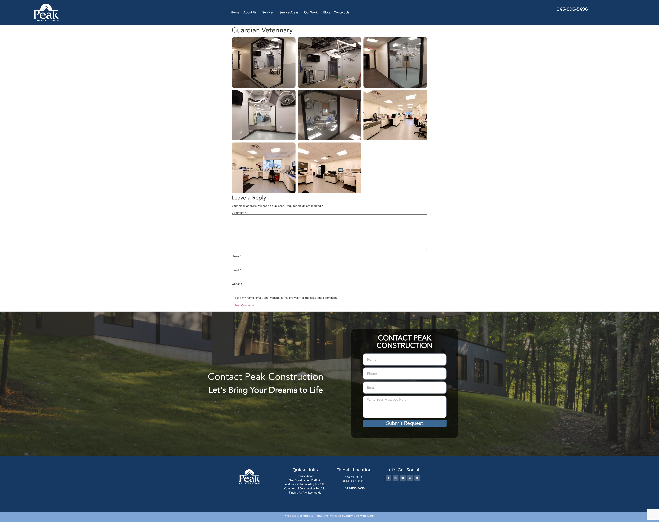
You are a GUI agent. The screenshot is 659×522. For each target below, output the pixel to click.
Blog (326, 12)
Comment (239, 212)
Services (268, 12)
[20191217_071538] (329, 62)
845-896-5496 (572, 9)
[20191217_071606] (264, 62)
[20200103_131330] (329, 115)
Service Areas (289, 12)
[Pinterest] (410, 478)
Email (236, 270)
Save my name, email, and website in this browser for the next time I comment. (286, 297)
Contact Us (341, 12)
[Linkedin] (417, 478)
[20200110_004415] (264, 115)
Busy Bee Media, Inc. (360, 515)
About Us (250, 12)
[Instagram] (395, 478)
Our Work (310, 12)
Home (235, 12)
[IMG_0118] (395, 115)
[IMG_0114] (264, 167)
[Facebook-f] (388, 478)
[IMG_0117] (329, 167)
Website (237, 283)
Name (236, 256)
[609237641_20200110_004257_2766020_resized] (395, 62)
